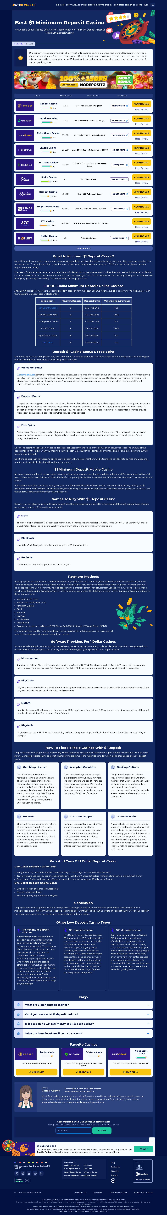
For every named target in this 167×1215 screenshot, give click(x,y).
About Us (114, 1171)
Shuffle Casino (48, 148)
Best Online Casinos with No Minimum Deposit (69, 29)
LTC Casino (47, 221)
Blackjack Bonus (90, 1175)
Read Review (141, 109)
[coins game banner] (83, 80)
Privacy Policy (80, 1192)
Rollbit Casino (49, 236)
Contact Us (115, 1167)
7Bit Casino (47, 342)
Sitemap (114, 1175)
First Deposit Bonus (72, 1169)
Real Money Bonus (71, 1165)
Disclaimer (98, 1192)
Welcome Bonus (90, 1172)
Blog (146, 5)
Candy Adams (51, 1090)
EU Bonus (88, 1165)
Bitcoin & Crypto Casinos (100, 5)
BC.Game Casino (48, 162)
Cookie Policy (44, 1152)
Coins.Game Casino (48, 133)
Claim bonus (141, 104)
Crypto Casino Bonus (72, 1172)
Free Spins (130, 5)
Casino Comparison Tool (74, 1175)
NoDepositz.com (24, 1192)
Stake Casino (48, 177)
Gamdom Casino (48, 118)
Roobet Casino (48, 103)
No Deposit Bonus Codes (28, 29)
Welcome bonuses (26, 375)
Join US (102, 1130)
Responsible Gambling (143, 1192)
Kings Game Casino (48, 206)
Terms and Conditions (118, 1192)
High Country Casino (48, 308)
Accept (144, 1149)
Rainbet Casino (48, 192)
